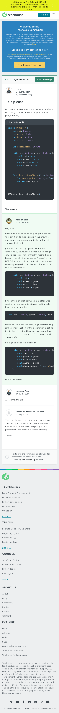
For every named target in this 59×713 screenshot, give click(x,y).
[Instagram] (35, 702)
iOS (6, 79)
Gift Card (6, 616)
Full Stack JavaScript (12, 497)
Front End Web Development (16, 493)
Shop (4, 642)
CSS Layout (7, 573)
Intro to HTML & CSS (11, 564)
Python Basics (8, 569)
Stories (5, 607)
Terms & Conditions (11, 708)
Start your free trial (29, 65)
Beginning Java (9, 542)
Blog (4, 598)
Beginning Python (10, 533)
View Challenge (44, 79)
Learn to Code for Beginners (16, 529)
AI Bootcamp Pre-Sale (23, 2)
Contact (6, 611)
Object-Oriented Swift (24, 79)
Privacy (26, 708)
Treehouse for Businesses (14, 655)
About (5, 594)
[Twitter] (11, 702)
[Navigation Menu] (54, 15)
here (34, 44)
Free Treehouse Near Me (14, 646)
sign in (22, 459)
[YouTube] (17, 702)
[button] (7, 5)
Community (7, 602)
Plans (4, 628)
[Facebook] (23, 702)
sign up (32, 459)
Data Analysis (8, 506)
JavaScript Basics (10, 560)
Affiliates (6, 633)
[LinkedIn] (29, 702)
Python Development (12, 502)
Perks (4, 637)
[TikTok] (41, 702)
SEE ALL (6, 516)
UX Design (7, 511)
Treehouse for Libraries (13, 650)
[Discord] (48, 702)
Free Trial (44, 15)
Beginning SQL (9, 537)
